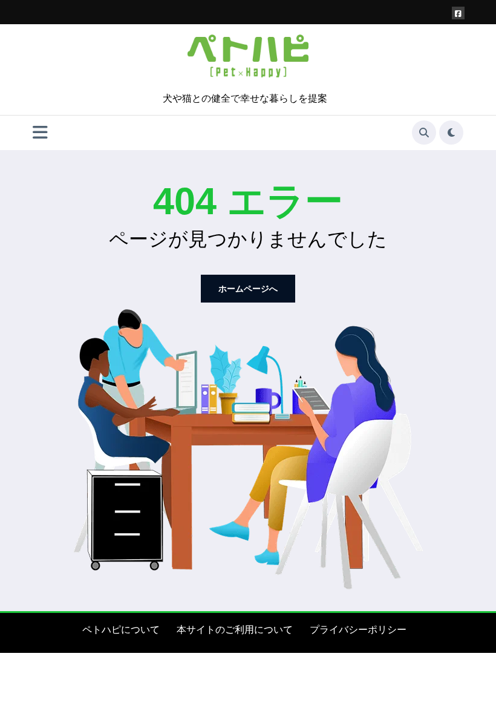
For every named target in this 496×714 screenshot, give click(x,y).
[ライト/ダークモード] (451, 132)
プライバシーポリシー (358, 629)
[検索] (424, 132)
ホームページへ (248, 288)
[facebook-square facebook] (458, 13)
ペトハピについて (121, 629)
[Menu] (40, 133)
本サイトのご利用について (235, 629)
